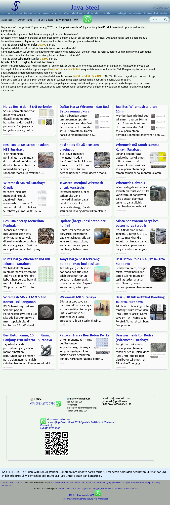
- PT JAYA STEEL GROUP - (12, 483)
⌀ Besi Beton (45, 19)
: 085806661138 (76, 20)
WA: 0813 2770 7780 (43, 403)
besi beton (74, 69)
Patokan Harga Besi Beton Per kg (84, 335)
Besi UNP (96, 76)
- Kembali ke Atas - (129, 489)
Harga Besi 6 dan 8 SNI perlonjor (27, 107)
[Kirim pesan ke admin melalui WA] (86, 22)
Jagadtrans (87, 489)
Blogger (96, 489)
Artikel (118, 489)
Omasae (70, 489)
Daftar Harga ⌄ (26, 19)
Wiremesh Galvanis (130, 183)
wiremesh (56, 69)
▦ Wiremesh (63, 19)
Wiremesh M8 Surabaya (78, 297)
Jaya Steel (85, 7)
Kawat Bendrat (81, 76)
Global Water (107, 489)
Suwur (78, 489)
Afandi (62, 489)
